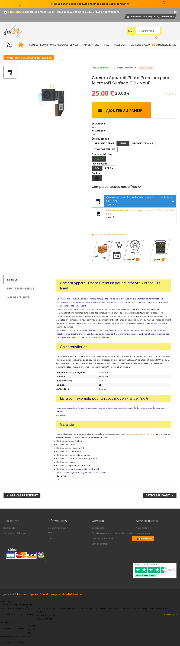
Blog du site (9, 527)
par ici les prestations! (39, 12)
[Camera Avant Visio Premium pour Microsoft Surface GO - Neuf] (98, 213)
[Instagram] (175, 12)
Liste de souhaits (100, 543)
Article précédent (24, 495)
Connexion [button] (135, 16)
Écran (109, 168)
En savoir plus (170, 614)
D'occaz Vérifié (105, 149)
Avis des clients (18, 297)
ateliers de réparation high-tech (140, 434)
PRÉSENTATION (104, 143)
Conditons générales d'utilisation (61, 594)
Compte (150, 16)
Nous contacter (144, 527)
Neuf (123, 143)
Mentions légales (27, 594)
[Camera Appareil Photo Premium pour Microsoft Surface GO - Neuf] (98, 200)
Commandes (167, 16)
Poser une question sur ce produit (110, 234)
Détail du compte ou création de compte (112, 533)
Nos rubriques (143, 533)
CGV (50, 533)
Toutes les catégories (130, 30)
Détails (12, 279)
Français (146, 538)
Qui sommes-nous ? (58, 527)
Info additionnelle (20, 288)
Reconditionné (142, 143)
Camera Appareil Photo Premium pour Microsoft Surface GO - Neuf (139, 199)
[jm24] (14, 31)
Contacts (52, 538)
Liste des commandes (102, 538)
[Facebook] (170, 12)
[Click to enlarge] (53, 101)
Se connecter (98, 527)
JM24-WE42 (146, 68)
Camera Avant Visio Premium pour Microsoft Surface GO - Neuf (140, 212)
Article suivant (158, 495)
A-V (97, 168)
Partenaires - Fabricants (15, 533)
